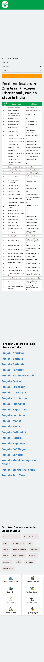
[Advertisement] (22, 33)
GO (22, 76)
